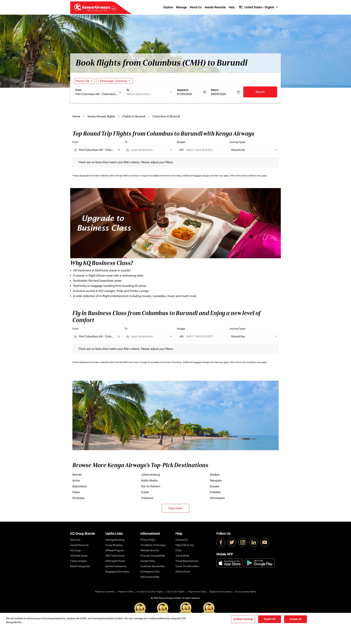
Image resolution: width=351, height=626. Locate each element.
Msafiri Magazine (80, 566)
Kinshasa (78, 498)
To (127, 89)
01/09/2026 (184, 94)
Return (214, 89)
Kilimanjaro (217, 498)
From (79, 89)
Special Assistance (115, 566)
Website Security (149, 550)
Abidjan (215, 474)
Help (232, 7)
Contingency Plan (150, 571)
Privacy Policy (147, 539)
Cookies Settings (243, 619)
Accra (76, 480)
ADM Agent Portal (115, 560)
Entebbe (215, 492)
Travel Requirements (187, 560)
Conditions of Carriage (152, 545)
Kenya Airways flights (101, 116)
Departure (182, 89)
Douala (214, 486)
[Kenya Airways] (220, 542)
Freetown (147, 498)
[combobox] (97, 94)
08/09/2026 (218, 94)
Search (260, 92)
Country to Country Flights (150, 591)
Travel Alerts (182, 555)
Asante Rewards (215, 7)
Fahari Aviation (78, 560)
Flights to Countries (104, 591)
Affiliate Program (114, 550)
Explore (168, 7)
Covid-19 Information (187, 566)
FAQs (179, 550)
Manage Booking (114, 539)
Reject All (269, 619)
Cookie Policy (147, 560)
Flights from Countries (220, 591)
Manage (181, 7)
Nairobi (77, 474)
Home (76, 116)
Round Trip (82, 81)
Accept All (296, 619)
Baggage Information (117, 571)
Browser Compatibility (152, 555)
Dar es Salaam (150, 486)
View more (175, 508)
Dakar (76, 492)
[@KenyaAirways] (231, 542)
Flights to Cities (125, 591)
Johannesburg (150, 474)
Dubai (145, 492)
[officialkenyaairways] (242, 542)
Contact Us (182, 539)
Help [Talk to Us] (185, 545)
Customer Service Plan (152, 566)
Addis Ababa (149, 480)
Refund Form (183, 571)
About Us (196, 7)
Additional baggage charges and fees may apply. (206, 175)
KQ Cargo (75, 550)
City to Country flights (245, 591)
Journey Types (237, 142)
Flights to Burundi (133, 116)
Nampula (216, 480)
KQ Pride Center (79, 555)
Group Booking (113, 545)
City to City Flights (175, 591)
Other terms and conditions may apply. (248, 175)
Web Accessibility (149, 576)
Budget (181, 142)
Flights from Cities (197, 591)
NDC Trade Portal (114, 555)
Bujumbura (79, 486)
